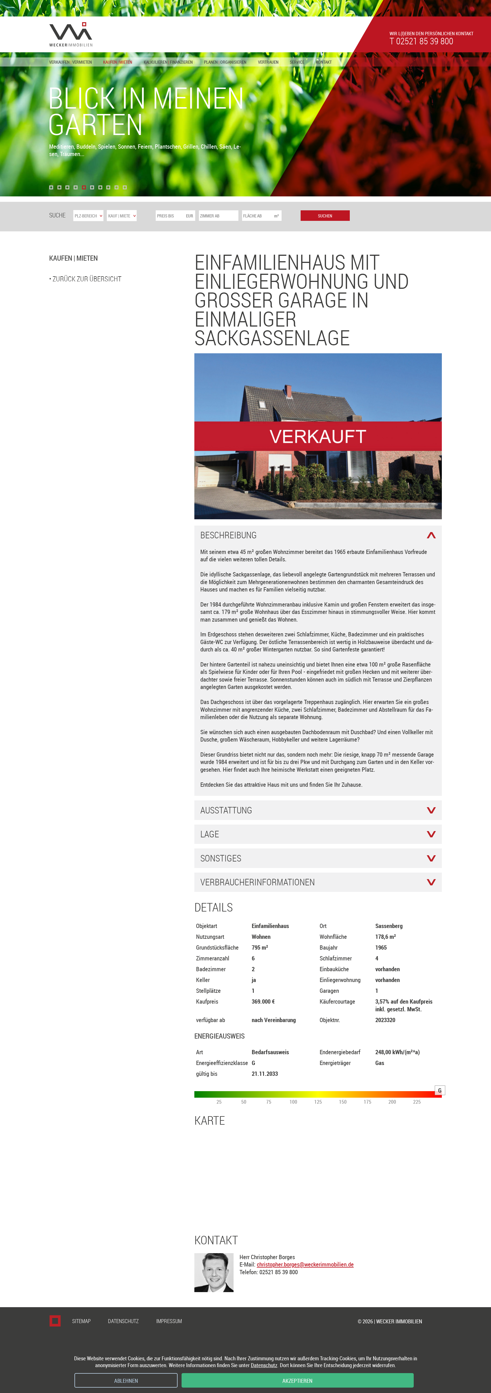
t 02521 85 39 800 (421, 41)
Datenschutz (123, 1321)
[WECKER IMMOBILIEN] (71, 34)
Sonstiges (220, 858)
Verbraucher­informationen (257, 882)
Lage (209, 834)
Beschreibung (228, 535)
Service (297, 62)
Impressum (169, 1321)
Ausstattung (226, 810)
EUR (189, 216)
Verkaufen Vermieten (70, 62)
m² (276, 216)
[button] (51, 187)
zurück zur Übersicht (87, 278)
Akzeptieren (297, 1380)
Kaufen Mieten (117, 62)
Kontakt (324, 62)
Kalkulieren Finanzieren (168, 62)
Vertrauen (268, 62)
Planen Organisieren (225, 62)
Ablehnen (126, 1380)
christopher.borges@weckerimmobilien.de (305, 1264)
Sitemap (81, 1321)
